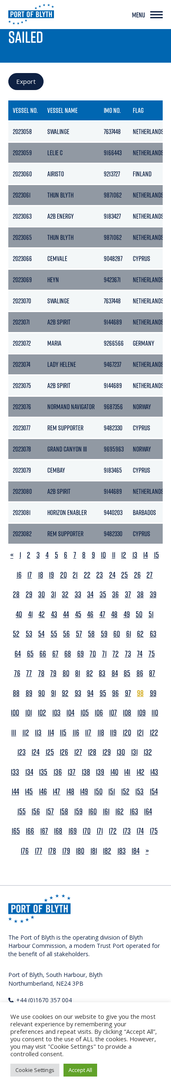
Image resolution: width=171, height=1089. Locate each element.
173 (127, 831)
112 (25, 733)
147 (56, 792)
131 (134, 752)
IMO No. (112, 110)
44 (66, 614)
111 (13, 733)
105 (85, 713)
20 (63, 575)
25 (124, 575)
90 (41, 693)
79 (53, 673)
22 (87, 575)
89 (29, 693)
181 (93, 851)
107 (113, 713)
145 (29, 792)
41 (30, 614)
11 (113, 555)
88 (16, 693)
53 (29, 634)
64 (18, 654)
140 (114, 772)
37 (128, 594)
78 (41, 673)
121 (140, 733)
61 (128, 634)
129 (107, 752)
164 (148, 812)
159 (78, 812)
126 (64, 752)
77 (29, 673)
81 (77, 673)
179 (66, 851)
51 (151, 614)
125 (50, 752)
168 (58, 831)
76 (17, 673)
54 (41, 634)
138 (86, 772)
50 (139, 614)
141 (127, 772)
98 (140, 693)
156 (36, 812)
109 (141, 713)
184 (135, 851)
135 (43, 772)
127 (78, 752)
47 (102, 614)
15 (156, 555)
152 (125, 792)
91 (53, 693)
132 (148, 752)
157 (50, 812)
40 (19, 614)
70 (93, 654)
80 (66, 673)
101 (28, 713)
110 (154, 713)
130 (121, 752)
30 (41, 594)
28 (16, 594)
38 (140, 594)
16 (19, 575)
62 (140, 634)
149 (84, 792)
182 (107, 851)
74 (139, 654)
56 (66, 634)
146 (43, 792)
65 (30, 654)
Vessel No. (25, 110)
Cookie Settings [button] (34, 1070)
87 (152, 673)
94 (90, 693)
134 (29, 772)
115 (63, 733)
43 (54, 614)
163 (134, 812)
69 (80, 654)
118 (101, 733)
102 (42, 713)
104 (70, 713)
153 (139, 792)
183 (121, 851)
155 (21, 812)
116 (76, 733)
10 (103, 555)
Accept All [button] (80, 1070)
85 (127, 673)
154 (154, 792)
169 (72, 831)
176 (25, 851)
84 (115, 673)
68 (67, 654)
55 (54, 634)
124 (35, 752)
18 (40, 575)
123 (21, 752)
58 (91, 634)
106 (99, 713)
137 (72, 772)
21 (75, 575)
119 (113, 733)
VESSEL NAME (62, 110)
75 (152, 654)
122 (154, 733)
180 (80, 851)
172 (113, 831)
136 (58, 772)
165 (16, 831)
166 (30, 831)
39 (153, 594)
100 (15, 713)
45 (78, 614)
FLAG (138, 110)
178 (52, 851)
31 (53, 594)
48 (114, 614)
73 (128, 654)
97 (128, 693)
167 (44, 831)
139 (100, 772)
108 (127, 713)
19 (51, 575)
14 (145, 555)
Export (26, 81)
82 (89, 673)
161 (106, 812)
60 (116, 634)
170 (86, 831)
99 (153, 693)
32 (65, 594)
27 (150, 575)
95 (103, 693)
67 (55, 654)
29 (29, 594)
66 (42, 654)
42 (42, 614)
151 (111, 792)
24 (112, 575)
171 (100, 831)
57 (79, 634)
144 (15, 792)
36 (115, 594)
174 (140, 831)
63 (153, 634)
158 (64, 812)
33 (78, 594)
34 (90, 594)
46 (90, 614)
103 (56, 713)
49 (127, 614)
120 (127, 733)
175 (154, 831)
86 (140, 673)
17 (29, 575)
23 (99, 575)
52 (16, 634)
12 (123, 555)
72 (115, 654)
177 (38, 851)
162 (119, 812)
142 (140, 772)
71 (104, 654)
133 (15, 772)
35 (103, 594)
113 (38, 733)
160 (92, 812)
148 (70, 792)
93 (78, 693)
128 (92, 752)
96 (115, 693)
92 (65, 693)
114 (51, 733)
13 (134, 555)
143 (154, 772)
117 (88, 733)
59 (104, 634)
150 (98, 792)
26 (137, 575)
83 (102, 673)
